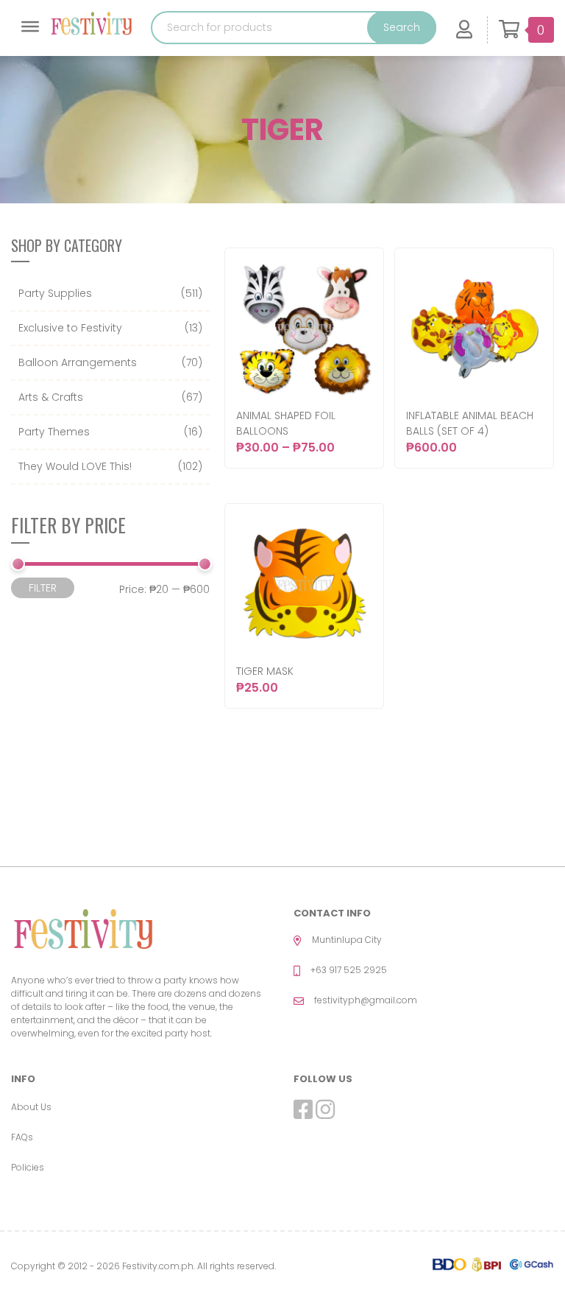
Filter (43, 587)
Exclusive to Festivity (70, 327)
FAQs (22, 1137)
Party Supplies (55, 293)
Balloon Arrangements (77, 362)
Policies (27, 1167)
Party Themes (54, 431)
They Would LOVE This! (75, 466)
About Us (31, 1107)
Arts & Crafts (50, 397)
